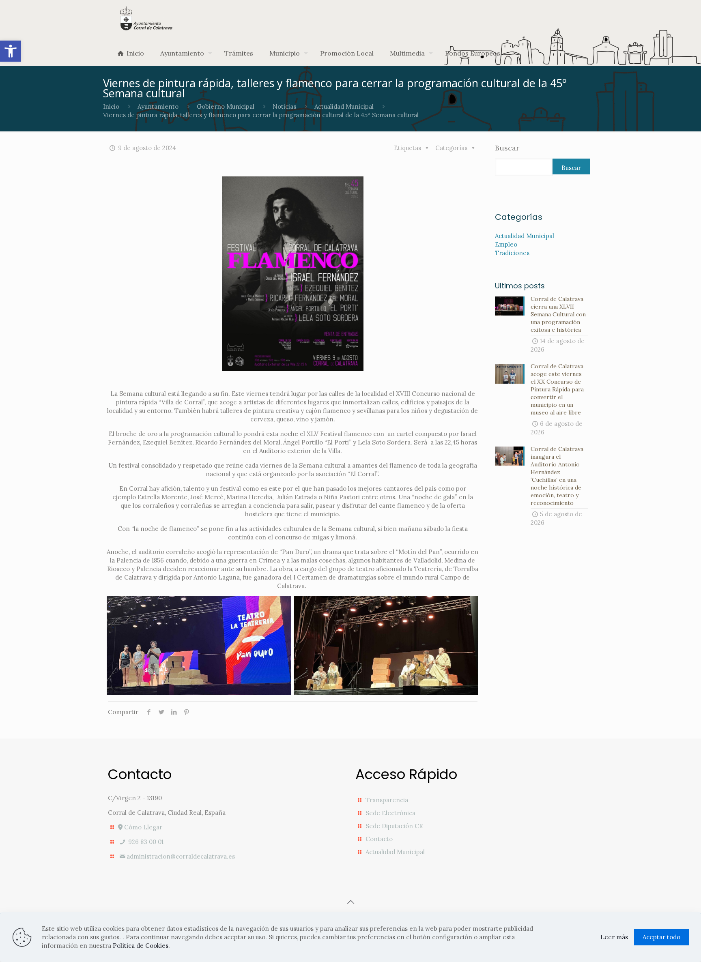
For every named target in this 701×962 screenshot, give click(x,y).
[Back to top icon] (350, 901)
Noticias (284, 106)
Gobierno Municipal (225, 106)
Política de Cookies (140, 945)
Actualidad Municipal (344, 106)
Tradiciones (512, 253)
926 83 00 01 (145, 842)
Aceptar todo (661, 937)
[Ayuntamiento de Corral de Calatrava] (146, 18)
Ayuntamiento (158, 106)
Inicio (111, 106)
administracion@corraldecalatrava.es (181, 856)
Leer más (614, 937)
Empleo (506, 244)
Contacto (379, 839)
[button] (10, 51)
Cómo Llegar (142, 827)
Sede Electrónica (390, 813)
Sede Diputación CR (394, 826)
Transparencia (387, 800)
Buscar (507, 148)
